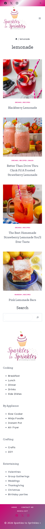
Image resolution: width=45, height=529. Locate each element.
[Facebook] (5, 3)
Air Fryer (13, 427)
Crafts (11, 447)
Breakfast (14, 375)
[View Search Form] (40, 3)
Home (14, 507)
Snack (31, 160)
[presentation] (22, 78)
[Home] (16, 39)
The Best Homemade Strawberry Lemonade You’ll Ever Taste (22, 237)
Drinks (18, 102)
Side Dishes (15, 393)
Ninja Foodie (16, 418)
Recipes (26, 102)
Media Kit (22, 511)
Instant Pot (15, 422)
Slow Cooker (15, 413)
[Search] (37, 317)
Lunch (11, 380)
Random (18, 294)
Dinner (12, 384)
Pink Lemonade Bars (22, 300)
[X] (11, 3)
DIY (10, 451)
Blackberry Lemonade (22, 107)
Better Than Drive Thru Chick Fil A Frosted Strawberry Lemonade (22, 170)
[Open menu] (39, 18)
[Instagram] (17, 3)
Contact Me (28, 507)
